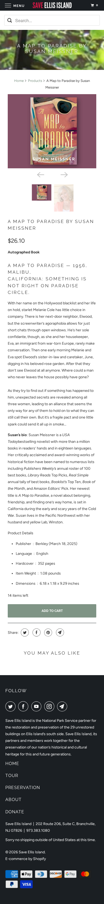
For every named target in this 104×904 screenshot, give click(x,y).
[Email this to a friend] (59, 632)
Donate (14, 811)
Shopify (39, 859)
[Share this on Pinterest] (47, 632)
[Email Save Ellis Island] (63, 706)
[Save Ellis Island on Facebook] (24, 706)
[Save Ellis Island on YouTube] (37, 706)
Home (19, 81)
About (13, 799)
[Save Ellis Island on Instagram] (50, 706)
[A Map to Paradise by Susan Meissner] (52, 131)
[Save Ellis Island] (52, 5)
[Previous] (40, 174)
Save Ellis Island (32, 852)
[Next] (64, 174)
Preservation (22, 787)
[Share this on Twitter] (24, 632)
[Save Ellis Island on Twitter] (11, 706)
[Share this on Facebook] (36, 632)
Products (35, 81)
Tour (11, 775)
